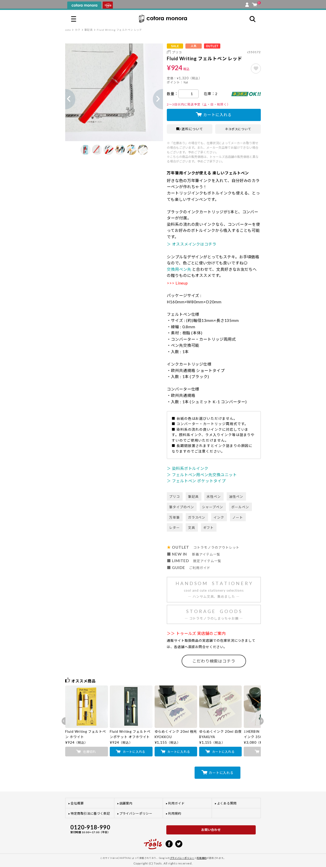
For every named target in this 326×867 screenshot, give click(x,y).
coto (68, 29)
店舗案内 (126, 803)
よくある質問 (227, 803)
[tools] (153, 842)
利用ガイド (176, 803)
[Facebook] (169, 843)
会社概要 (77, 803)
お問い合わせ (211, 830)
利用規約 (174, 813)
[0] (254, 3)
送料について (192, 129)
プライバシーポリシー (135, 813)
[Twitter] (178, 843)
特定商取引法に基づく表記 (90, 813)
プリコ (177, 52)
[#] (256, 68)
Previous (65, 99)
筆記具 (88, 29)
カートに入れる (217, 114)
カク (77, 29)
